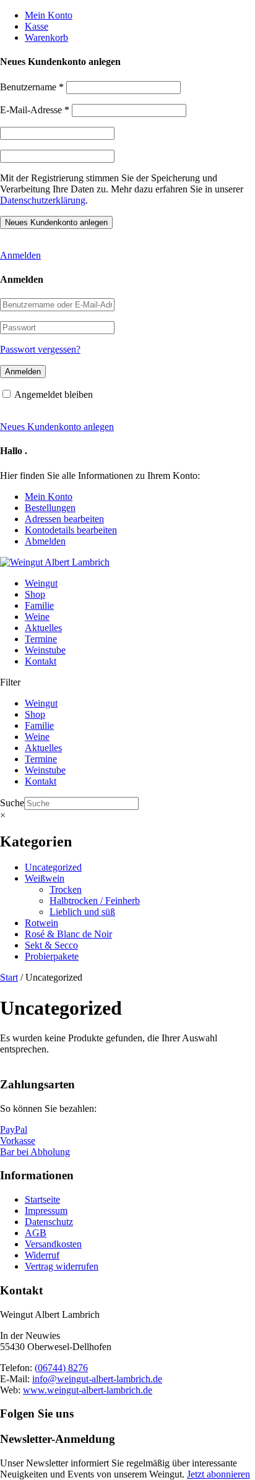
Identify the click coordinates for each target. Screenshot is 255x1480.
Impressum (46, 1210)
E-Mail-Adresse (34, 110)
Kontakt (40, 661)
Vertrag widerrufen (61, 1266)
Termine (41, 639)
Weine (37, 616)
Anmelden (20, 255)
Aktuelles (43, 627)
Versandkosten (53, 1244)
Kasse (36, 26)
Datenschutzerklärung (42, 200)
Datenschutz (49, 1221)
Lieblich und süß (82, 911)
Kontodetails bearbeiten (71, 530)
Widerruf (42, 1255)
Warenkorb (46, 37)
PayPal (13, 1129)
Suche (12, 803)
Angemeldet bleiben (53, 394)
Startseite (42, 1199)
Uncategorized (53, 867)
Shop (35, 594)
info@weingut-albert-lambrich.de (97, 1379)
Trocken (66, 889)
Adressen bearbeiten (64, 519)
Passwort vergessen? (40, 349)
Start (9, 977)
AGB (35, 1233)
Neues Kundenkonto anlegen (57, 426)
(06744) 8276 (61, 1367)
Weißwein (44, 878)
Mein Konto (48, 15)
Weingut (41, 583)
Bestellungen (50, 507)
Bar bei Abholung (35, 1152)
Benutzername (32, 87)
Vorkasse (17, 1140)
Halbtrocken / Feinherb (95, 900)
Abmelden (45, 541)
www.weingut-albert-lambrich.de (87, 1390)
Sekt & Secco (51, 945)
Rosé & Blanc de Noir (68, 934)
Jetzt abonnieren (218, 1474)
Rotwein (41, 923)
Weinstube (45, 650)
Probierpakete (52, 956)
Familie (39, 605)
